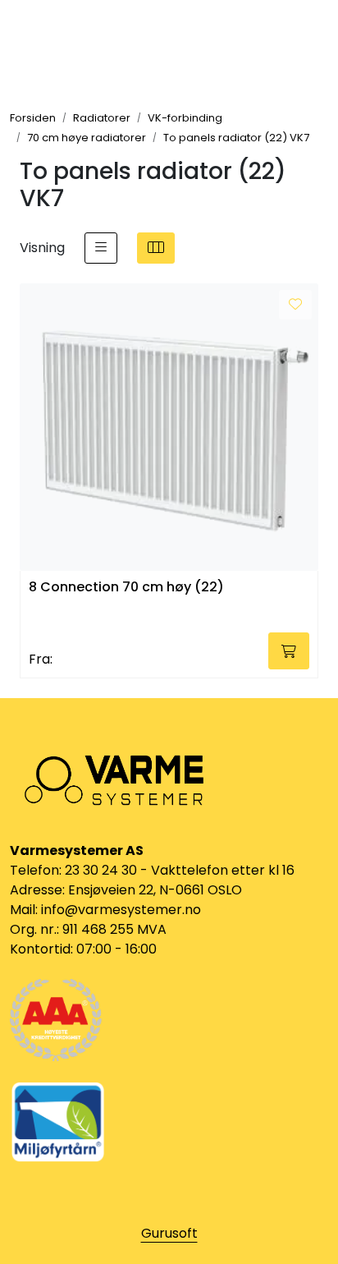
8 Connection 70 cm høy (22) (126, 587)
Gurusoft (169, 1233)
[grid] (156, 248)
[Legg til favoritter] (295, 304)
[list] (100, 248)
